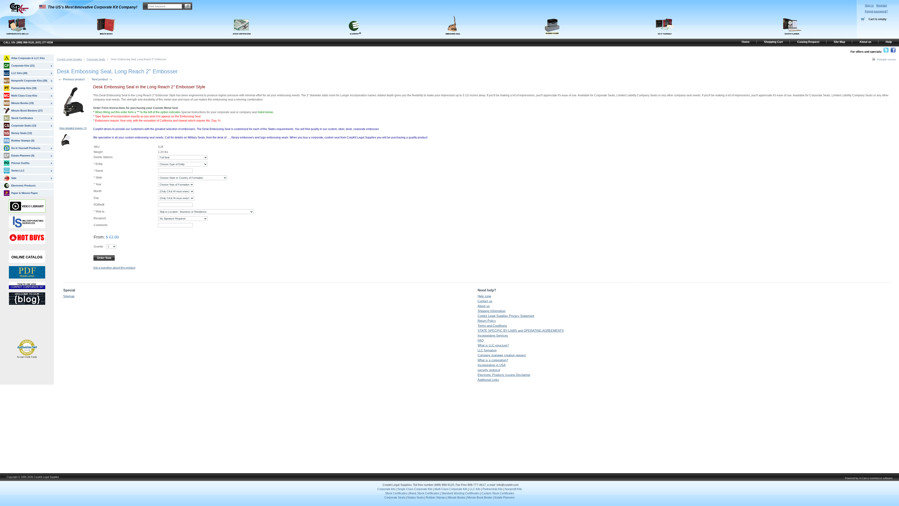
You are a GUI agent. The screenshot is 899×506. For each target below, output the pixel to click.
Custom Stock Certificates (498, 493)
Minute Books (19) (22, 103)
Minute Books (456, 497)
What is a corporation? (493, 360)
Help (889, 42)
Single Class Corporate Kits (414, 489)
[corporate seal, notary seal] (453, 37)
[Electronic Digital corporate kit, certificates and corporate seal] (354, 37)
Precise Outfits (20, 163)
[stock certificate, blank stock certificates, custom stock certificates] (241, 37)
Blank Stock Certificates (424, 493)
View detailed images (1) (73, 128)
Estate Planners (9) (22, 155)
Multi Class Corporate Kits (451, 489)
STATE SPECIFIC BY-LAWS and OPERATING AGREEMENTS (521, 330)
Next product (102, 79)
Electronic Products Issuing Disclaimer (504, 375)
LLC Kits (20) (19, 73)
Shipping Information (491, 311)
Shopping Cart (773, 42)
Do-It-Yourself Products (25, 148)
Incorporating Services (493, 335)
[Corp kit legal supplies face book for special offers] (893, 51)
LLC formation (487, 350)
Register (881, 5)
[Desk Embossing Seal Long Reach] (66, 140)
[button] (16, 328)
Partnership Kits (493, 489)
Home (746, 42)
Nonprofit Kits (513, 489)
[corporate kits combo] (665, 37)
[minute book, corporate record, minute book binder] (106, 37)
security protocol (489, 370)
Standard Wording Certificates (460, 493)
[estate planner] (792, 37)
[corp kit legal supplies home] (19, 12)
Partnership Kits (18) (24, 88)
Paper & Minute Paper (24, 193)
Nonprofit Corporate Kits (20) (29, 80)
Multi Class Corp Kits (24, 95)
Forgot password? (876, 11)
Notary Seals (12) (21, 133)
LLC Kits (474, 489)
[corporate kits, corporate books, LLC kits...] (17, 25)
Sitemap (68, 296)
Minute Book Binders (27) (27, 110)
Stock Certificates (22, 118)
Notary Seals (415, 497)
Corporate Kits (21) (23, 65)
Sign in (869, 5)
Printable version (886, 59)
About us (484, 306)
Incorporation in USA (492, 365)
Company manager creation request (502, 355)
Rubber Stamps (436, 497)
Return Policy (487, 321)
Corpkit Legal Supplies (69, 59)
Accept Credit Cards (27, 357)
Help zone (484, 296)
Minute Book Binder (479, 497)
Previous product (71, 79)
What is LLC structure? (493, 345)
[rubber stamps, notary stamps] (552, 37)
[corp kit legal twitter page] (886, 51)
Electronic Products (23, 185)
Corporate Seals (96, 59)
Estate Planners (504, 497)
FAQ (481, 340)
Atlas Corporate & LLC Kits (28, 58)
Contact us (485, 301)
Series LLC (18, 170)
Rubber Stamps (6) (22, 140)
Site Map (839, 42)
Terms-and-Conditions (492, 325)
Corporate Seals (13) (23, 125)
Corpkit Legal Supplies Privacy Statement (506, 316)
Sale (13, 178)
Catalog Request (808, 42)
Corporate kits (386, 489)
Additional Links (488, 380)
